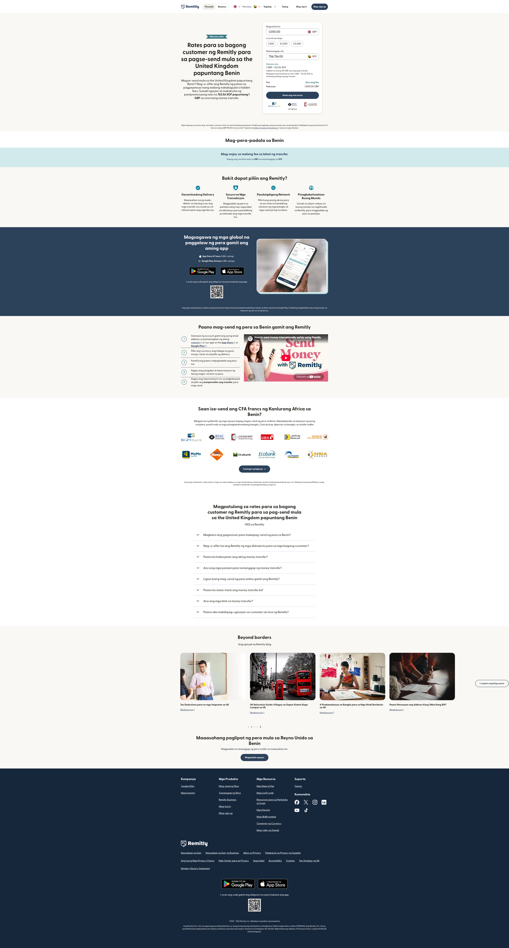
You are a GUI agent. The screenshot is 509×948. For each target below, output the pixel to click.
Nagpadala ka (273, 27)
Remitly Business (227, 800)
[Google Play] (202, 271)
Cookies (290, 861)
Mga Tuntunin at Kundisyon (267, 128)
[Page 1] (251, 726)
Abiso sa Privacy (252, 853)
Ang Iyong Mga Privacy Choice (197, 861)
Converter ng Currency (269, 824)
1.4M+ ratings (218, 261)
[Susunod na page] (260, 727)
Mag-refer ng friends (268, 830)
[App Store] (232, 271)
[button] (237, 6)
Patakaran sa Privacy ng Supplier (283, 853)
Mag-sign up (319, 7)
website (196, 343)
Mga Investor (188, 793)
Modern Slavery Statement (195, 869)
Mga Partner (263, 810)
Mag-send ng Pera (229, 786)
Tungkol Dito (187, 786)
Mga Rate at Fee (265, 786)
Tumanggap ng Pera (230, 793)
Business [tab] (222, 7)
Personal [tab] (209, 7)
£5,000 (297, 44)
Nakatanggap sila (275, 51)
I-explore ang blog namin (492, 683)
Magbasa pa (187, 710)
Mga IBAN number (266, 817)
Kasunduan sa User (191, 853)
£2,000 (283, 44)
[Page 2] (254, 726)
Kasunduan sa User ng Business (222, 853)
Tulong (285, 7)
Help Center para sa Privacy (234, 861)
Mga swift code (265, 793)
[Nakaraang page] (248, 727)
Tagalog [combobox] (267, 7)
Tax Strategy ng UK (309, 861)
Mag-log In (301, 7)
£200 (271, 44)
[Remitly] (190, 7)
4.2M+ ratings (218, 256)
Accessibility (275, 861)
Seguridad (258, 861)
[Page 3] (257, 726)
